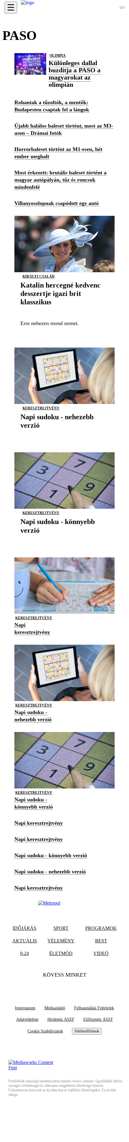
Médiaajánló (54, 1008)
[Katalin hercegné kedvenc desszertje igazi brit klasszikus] (64, 311)
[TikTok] (64, 986)
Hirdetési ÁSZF (60, 1019)
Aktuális (24, 940)
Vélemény (60, 940)
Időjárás (24, 928)
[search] (122, 7)
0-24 (24, 953)
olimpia (58, 55)
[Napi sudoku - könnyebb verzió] (64, 539)
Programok (101, 928)
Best (101, 940)
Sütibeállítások (86, 1031)
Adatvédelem (27, 1019)
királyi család (38, 276)
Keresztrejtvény (40, 408)
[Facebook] (52, 986)
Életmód (61, 953)
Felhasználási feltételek (94, 1008)
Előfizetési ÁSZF (98, 1019)
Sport (60, 928)
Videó (101, 953)
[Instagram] (76, 986)
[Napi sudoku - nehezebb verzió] (64, 434)
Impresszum (25, 1008)
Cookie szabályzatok (45, 1031)
